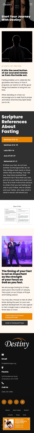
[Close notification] (28, 419)
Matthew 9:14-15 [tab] (11, 145)
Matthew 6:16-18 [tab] (11, 139)
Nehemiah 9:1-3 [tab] (10, 161)
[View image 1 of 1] (17, 214)
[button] (30, 4)
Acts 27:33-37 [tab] (9, 156)
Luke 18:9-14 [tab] (9, 150)
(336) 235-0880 (7, 392)
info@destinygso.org (9, 363)
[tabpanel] (17, 179)
